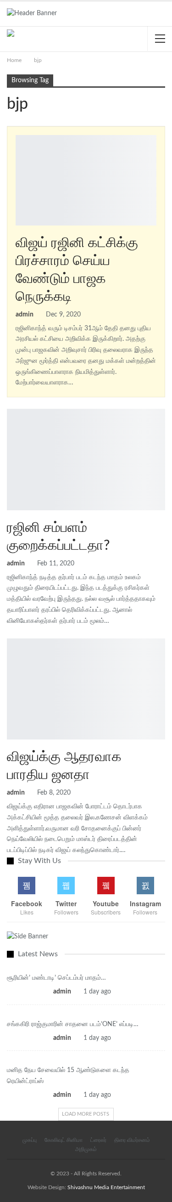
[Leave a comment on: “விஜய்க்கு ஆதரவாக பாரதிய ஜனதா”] (164, 793)
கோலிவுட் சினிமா (10, 410)
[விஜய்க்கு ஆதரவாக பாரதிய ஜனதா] (86, 689)
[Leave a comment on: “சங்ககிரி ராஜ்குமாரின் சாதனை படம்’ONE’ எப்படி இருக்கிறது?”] (118, 1038)
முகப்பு (29, 1140)
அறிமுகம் (86, 1149)
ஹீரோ (19, 136)
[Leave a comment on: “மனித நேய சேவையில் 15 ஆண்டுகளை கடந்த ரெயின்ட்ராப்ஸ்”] (118, 1095)
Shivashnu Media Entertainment (106, 1187)
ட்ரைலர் (98, 1140)
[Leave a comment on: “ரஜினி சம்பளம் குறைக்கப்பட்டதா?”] (164, 564)
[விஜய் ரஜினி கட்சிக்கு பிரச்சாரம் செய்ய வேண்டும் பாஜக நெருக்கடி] (86, 180)
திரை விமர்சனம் (132, 1140)
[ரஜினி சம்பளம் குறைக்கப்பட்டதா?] (86, 459)
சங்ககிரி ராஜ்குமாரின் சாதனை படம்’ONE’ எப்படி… (73, 1024)
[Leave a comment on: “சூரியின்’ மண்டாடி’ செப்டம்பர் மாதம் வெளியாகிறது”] (118, 991)
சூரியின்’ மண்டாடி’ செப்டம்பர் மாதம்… (56, 978)
